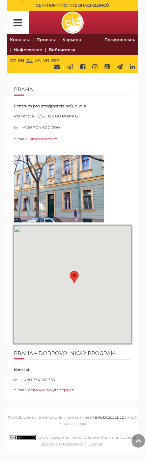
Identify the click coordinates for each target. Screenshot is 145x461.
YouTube (107, 67)
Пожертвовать (120, 39)
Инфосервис (28, 49)
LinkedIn (132, 67)
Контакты (20, 39)
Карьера (72, 39)
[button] (74, 277)
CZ (13, 60)
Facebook (82, 67)
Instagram (94, 67)
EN (21, 60)
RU (29, 60)
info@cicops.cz (42, 138)
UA (38, 60)
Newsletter (70, 67)
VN (46, 60)
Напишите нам (57, 67)
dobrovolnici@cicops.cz (51, 389)
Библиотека (62, 49)
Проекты (46, 39)
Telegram (120, 67)
